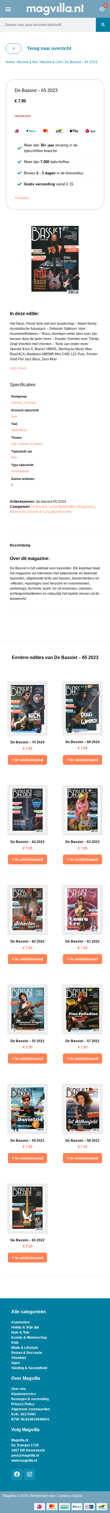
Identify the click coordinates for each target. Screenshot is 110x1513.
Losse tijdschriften (62, 507)
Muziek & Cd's (51, 62)
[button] (8, 9)
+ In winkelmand (27, 759)
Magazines (86, 507)
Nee (14, 416)
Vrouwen (30, 402)
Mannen (16, 402)
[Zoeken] (103, 25)
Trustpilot (22, 198)
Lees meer (18, 368)
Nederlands (19, 430)
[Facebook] (17, 1474)
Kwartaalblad (20, 471)
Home (10, 62)
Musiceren (18, 512)
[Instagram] (29, 1474)
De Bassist (38, 507)
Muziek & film (27, 62)
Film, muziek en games (27, 443)
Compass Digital (69, 1496)
